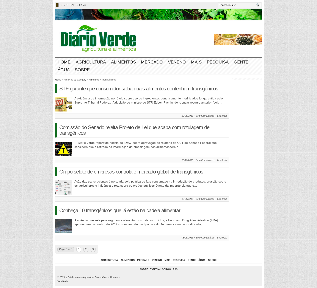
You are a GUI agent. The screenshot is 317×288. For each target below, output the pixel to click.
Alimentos (123, 62)
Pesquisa (218, 62)
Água (64, 69)
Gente (241, 62)
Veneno (177, 62)
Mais (196, 62)
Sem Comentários (205, 116)
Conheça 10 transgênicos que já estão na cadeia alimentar (119, 210)
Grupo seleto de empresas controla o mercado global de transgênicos (131, 172)
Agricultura (91, 62)
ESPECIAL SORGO (73, 5)
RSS (175, 269)
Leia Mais (222, 116)
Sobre (82, 69)
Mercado (152, 62)
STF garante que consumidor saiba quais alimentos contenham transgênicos (138, 88)
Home (64, 62)
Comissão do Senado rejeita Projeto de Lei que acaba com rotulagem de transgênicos (134, 130)
